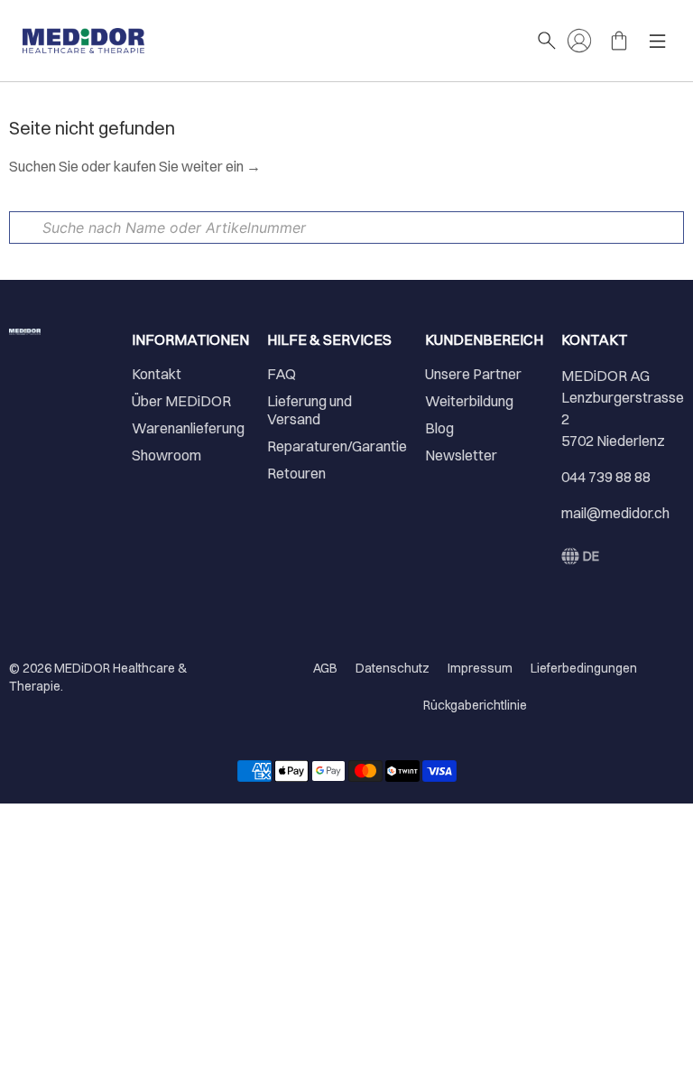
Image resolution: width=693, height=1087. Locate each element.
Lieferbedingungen (584, 668)
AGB (325, 668)
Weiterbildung (469, 401)
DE (591, 556)
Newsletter (461, 455)
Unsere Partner (473, 374)
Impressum (480, 668)
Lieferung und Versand (309, 410)
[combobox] (346, 227)
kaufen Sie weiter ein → (187, 166)
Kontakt (156, 374)
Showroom (166, 455)
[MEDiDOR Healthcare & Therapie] (270, 40)
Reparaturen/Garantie (337, 446)
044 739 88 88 (606, 477)
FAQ (281, 374)
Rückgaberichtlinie (475, 705)
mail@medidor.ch (615, 513)
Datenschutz (393, 668)
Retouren (296, 473)
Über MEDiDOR (181, 401)
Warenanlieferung (188, 428)
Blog (439, 428)
